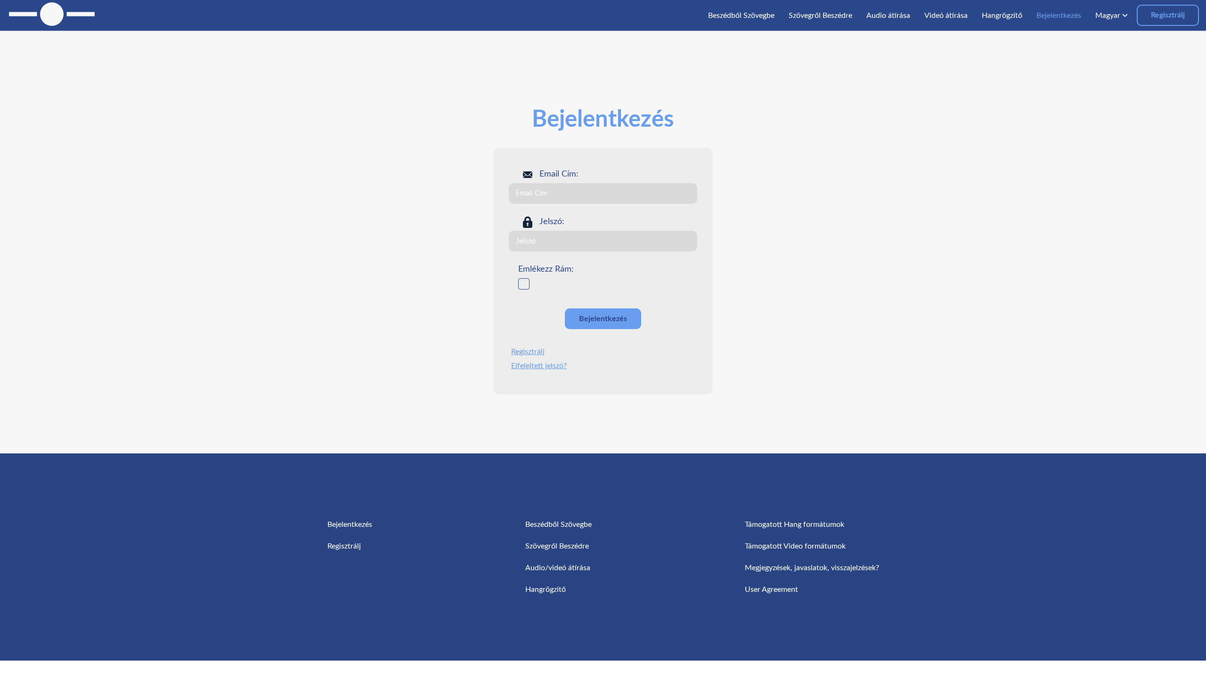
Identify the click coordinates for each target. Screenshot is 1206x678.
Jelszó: (551, 222)
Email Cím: (559, 174)
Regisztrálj (1168, 15)
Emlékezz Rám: (546, 269)
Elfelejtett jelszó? (539, 366)
